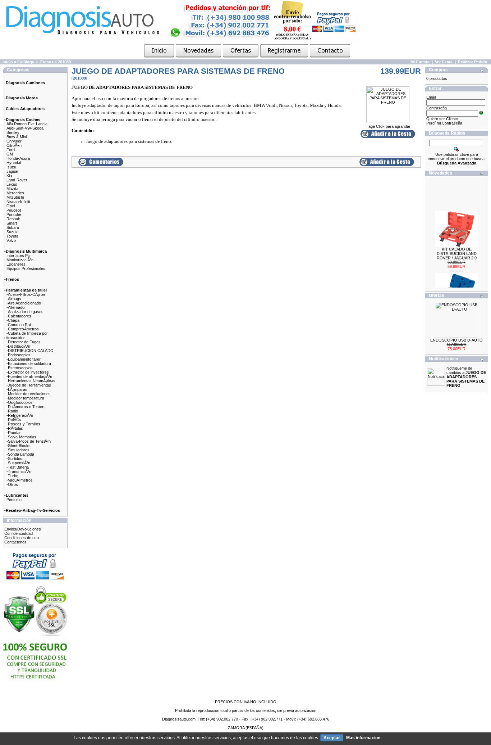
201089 (64, 62)
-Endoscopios (18, 355)
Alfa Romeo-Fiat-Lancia (26, 124)
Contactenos (15, 542)
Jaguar (12, 171)
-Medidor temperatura (25, 398)
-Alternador (16, 307)
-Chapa (12, 320)
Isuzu (11, 167)
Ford (10, 150)
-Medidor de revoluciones (28, 394)
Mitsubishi (15, 197)
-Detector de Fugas (23, 342)
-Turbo (12, 476)
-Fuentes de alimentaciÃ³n (29, 376)
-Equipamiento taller (23, 359)
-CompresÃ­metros (22, 329)
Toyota (12, 236)
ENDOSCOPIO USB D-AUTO (456, 340)
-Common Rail (18, 324)
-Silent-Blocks (18, 445)
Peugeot (13, 210)
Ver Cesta (444, 62)
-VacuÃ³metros (19, 480)
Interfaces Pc (18, 255)
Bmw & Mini (16, 137)
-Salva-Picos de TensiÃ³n (28, 441)
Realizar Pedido (472, 62)
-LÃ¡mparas (16, 389)
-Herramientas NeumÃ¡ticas (30, 381)
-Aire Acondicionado (23, 303)
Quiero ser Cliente (442, 119)
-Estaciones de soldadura (28, 363)
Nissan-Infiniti (18, 201)
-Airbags (13, 299)
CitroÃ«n (14, 145)
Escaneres (16, 264)
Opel (10, 206)
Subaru (12, 227)
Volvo (11, 240)
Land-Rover (16, 180)
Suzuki (12, 232)
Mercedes (15, 193)
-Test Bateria (17, 467)
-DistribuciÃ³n (18, 346)
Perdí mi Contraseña (444, 123)
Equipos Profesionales (25, 268)
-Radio (12, 411)
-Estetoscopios (19, 368)
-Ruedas (14, 432)
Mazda (12, 188)
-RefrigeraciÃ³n (19, 415)
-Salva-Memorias (21, 437)
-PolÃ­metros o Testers (26, 407)
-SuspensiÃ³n (18, 463)
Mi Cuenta (420, 62)
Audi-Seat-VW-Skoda (24, 128)
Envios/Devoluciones (22, 529)
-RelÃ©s (13, 419)
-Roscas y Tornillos (23, 424)
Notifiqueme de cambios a (466, 377)
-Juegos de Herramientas (28, 385)
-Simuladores (17, 450)
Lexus (11, 184)
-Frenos (46, 62)
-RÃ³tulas (14, 428)
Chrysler (14, 141)
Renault (13, 219)
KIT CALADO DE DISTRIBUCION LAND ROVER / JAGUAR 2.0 (457, 249)
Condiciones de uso (21, 538)
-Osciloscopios (19, 402)
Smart (11, 223)
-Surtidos (14, 458)
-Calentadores (18, 316)
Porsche (13, 214)
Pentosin (14, 499)
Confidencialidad (18, 533)
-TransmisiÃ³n (18, 471)
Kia (9, 175)
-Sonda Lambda (20, 454)
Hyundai (13, 163)
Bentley (12, 132)
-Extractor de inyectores (27, 372)
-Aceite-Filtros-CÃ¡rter (25, 294)
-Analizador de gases (24, 312)
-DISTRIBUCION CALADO (30, 350)
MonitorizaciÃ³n (19, 260)
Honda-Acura (18, 158)
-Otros (12, 484)
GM (9, 154)
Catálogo (26, 62)
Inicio (8, 62)
